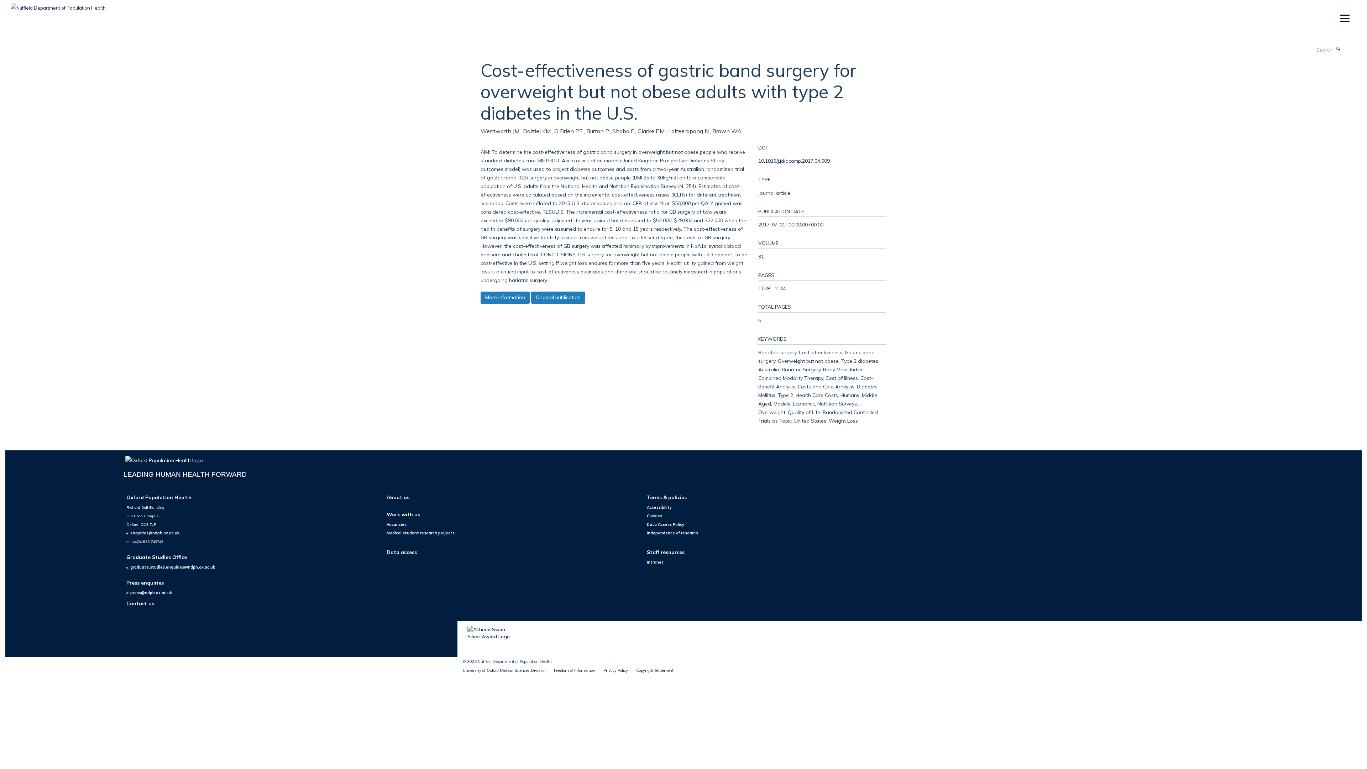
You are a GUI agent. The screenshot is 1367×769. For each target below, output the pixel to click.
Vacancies (397, 524)
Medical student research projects (421, 532)
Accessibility (659, 507)
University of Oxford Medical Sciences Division (504, 670)
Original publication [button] (558, 297)
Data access (402, 552)
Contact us (140, 603)
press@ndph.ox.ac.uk (151, 592)
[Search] (1338, 49)
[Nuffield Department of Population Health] (58, 5)
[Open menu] (1344, 18)
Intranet (655, 562)
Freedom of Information (574, 670)
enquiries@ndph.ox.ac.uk (154, 532)
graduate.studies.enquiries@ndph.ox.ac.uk (172, 567)
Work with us (403, 514)
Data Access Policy (665, 524)
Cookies (654, 515)
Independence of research (672, 532)
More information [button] (505, 297)
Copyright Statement (655, 670)
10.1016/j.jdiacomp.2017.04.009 (794, 161)
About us (398, 497)
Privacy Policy (615, 670)
